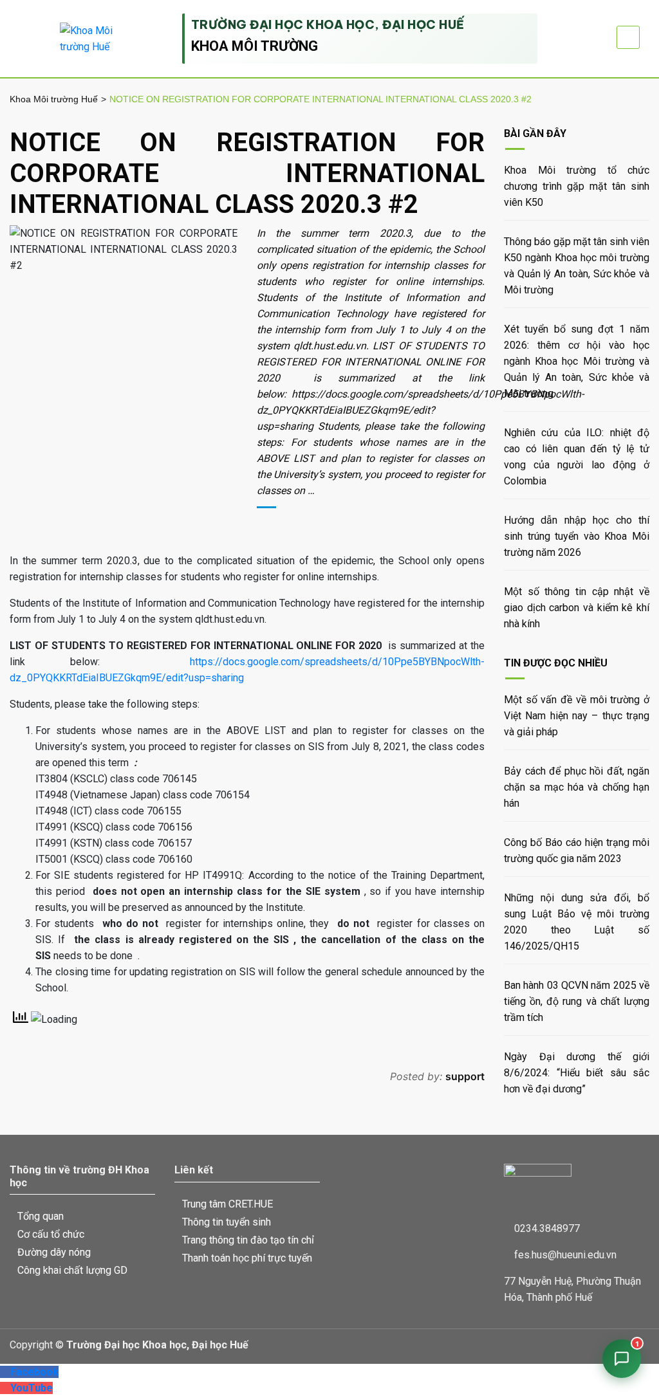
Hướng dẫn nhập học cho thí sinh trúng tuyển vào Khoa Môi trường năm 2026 (576, 536)
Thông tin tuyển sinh (226, 1222)
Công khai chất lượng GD (72, 1270)
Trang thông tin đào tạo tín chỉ (248, 1240)
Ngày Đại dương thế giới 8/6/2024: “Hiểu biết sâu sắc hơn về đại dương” (576, 1073)
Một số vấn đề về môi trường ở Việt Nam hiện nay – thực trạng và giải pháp (576, 715)
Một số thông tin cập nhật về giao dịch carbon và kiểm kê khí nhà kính (576, 607)
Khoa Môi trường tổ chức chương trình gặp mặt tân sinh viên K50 (576, 186)
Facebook (34, 1372)
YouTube (31, 1388)
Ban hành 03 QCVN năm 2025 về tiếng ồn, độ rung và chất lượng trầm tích (576, 1001)
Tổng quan (40, 1216)
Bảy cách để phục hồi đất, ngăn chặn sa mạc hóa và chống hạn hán (576, 787)
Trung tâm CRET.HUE (227, 1204)
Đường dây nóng (54, 1252)
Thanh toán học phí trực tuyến (247, 1258)
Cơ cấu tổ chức (50, 1234)
